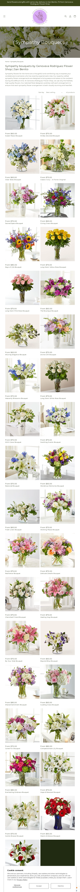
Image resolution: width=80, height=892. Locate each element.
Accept (39, 886)
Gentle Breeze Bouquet (14, 836)
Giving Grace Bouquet (49, 223)
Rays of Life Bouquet (13, 267)
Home (7, 61)
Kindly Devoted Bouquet (50, 136)
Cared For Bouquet (12, 748)
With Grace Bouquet (13, 442)
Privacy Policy (22, 880)
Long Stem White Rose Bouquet (53, 398)
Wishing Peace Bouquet (49, 530)
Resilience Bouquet (12, 573)
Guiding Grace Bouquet (49, 705)
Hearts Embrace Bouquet (50, 836)
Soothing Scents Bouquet (50, 442)
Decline (61, 886)
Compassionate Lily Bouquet (51, 748)
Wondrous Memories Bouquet (52, 486)
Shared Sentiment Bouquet (16, 705)
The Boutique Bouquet (49, 311)
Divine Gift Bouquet (48, 355)
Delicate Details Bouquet (50, 573)
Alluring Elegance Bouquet (15, 355)
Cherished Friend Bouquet (15, 617)
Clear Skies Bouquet (13, 180)
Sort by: (41, 92)
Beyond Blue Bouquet (49, 661)
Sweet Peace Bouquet (13, 136)
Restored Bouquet (12, 486)
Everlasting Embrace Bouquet (17, 792)
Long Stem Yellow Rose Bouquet (53, 267)
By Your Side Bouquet (13, 661)
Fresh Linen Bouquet (13, 530)
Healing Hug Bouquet (49, 617)
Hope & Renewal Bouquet (50, 792)
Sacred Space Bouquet (14, 223)
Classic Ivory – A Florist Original (53, 180)
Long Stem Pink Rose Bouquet (17, 311)
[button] (4, 16)
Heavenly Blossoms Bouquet (16, 398)
